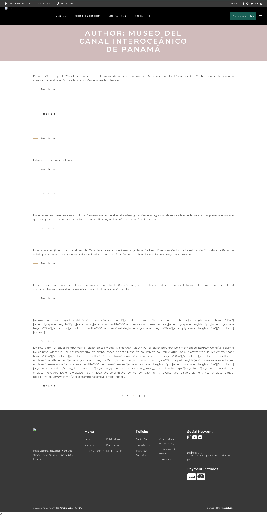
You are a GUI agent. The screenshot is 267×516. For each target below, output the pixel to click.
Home (88, 439)
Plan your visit (113, 445)
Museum (89, 445)
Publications (113, 439)
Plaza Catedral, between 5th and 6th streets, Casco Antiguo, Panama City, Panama (53, 454)
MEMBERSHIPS (114, 450)
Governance (165, 459)
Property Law (143, 445)
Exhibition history (94, 450)
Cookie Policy (143, 439)
